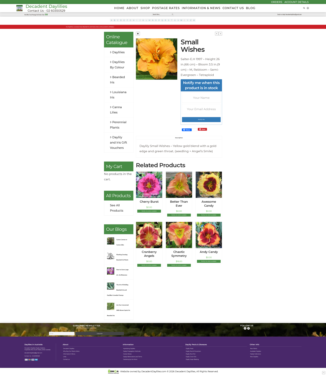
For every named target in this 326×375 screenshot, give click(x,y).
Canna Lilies (116, 109)
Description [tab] (179, 138)
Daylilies (118, 52)
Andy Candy (209, 252)
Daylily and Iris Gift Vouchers (118, 142)
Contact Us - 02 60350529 (46, 10)
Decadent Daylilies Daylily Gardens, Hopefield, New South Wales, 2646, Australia (37, 348)
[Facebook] (245, 328)
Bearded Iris (117, 79)
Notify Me (201, 119)
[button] (304, 8)
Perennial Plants (118, 124)
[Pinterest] (248, 328)
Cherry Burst (149, 201)
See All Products (116, 208)
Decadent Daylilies (46, 6)
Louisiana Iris (118, 94)
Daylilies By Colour (117, 64)
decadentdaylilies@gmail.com (33, 353)
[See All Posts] (138, 33)
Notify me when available (149, 211)
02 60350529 (36, 356)
